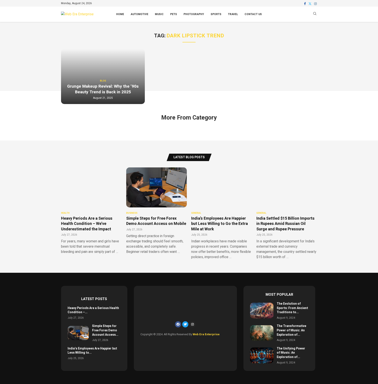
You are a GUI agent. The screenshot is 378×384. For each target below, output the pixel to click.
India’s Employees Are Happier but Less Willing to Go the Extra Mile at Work (219, 223)
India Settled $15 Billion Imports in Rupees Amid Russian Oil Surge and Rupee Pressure (285, 223)
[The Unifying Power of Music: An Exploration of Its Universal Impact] (261, 355)
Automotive (139, 14)
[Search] (315, 14)
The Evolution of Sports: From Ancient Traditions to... (292, 307)
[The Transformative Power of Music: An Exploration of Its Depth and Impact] (261, 333)
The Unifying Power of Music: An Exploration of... (291, 352)
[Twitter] (310, 3)
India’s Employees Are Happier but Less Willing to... (92, 350)
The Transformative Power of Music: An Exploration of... (291, 330)
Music (159, 14)
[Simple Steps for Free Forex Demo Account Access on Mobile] (78, 333)
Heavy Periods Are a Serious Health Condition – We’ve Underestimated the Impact (86, 223)
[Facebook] (305, 3)
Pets (173, 14)
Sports (216, 14)
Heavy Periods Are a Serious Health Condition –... (93, 310)
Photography (194, 14)
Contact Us (253, 14)
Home (120, 14)
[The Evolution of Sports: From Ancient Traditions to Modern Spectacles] (261, 310)
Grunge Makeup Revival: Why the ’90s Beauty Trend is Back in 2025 (103, 89)
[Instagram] (315, 3)
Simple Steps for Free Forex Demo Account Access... (105, 330)
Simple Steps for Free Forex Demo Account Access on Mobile (156, 221)
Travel (233, 14)
